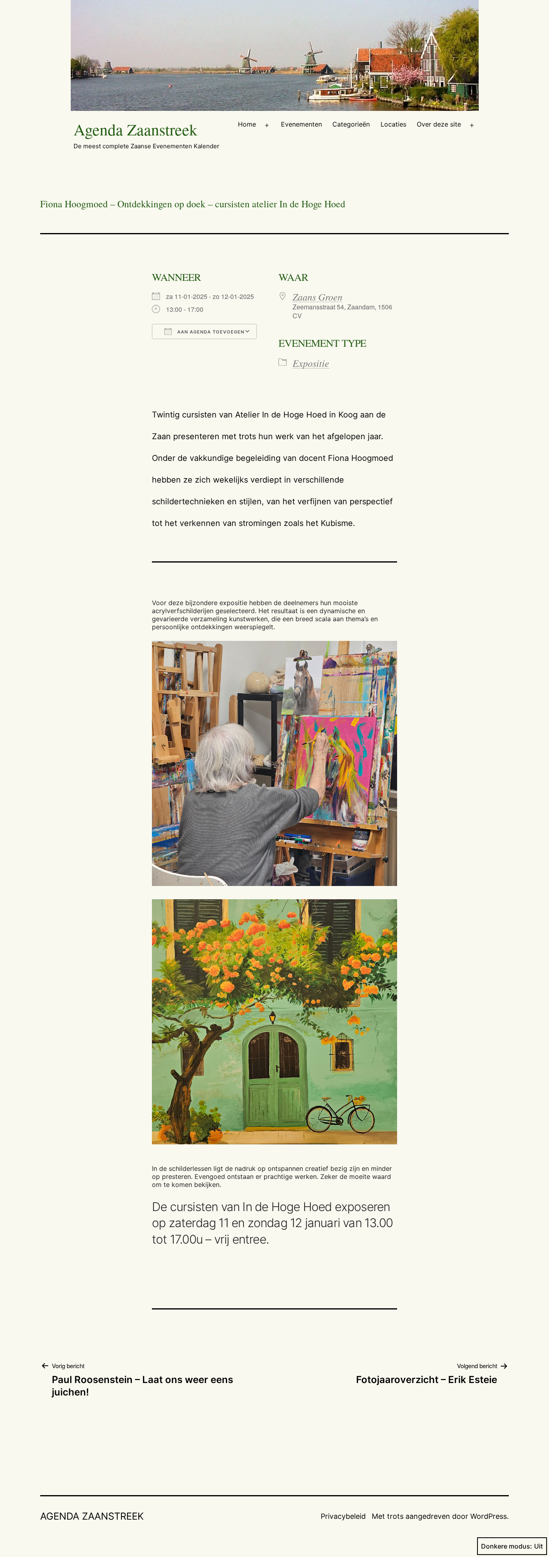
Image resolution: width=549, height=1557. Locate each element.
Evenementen (301, 124)
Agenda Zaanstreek (135, 129)
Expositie (311, 362)
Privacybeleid (343, 1516)
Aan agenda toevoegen (210, 332)
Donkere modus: (506, 1546)
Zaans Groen (317, 296)
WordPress (488, 1516)
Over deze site (439, 124)
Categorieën (351, 124)
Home (247, 124)
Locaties (393, 124)
